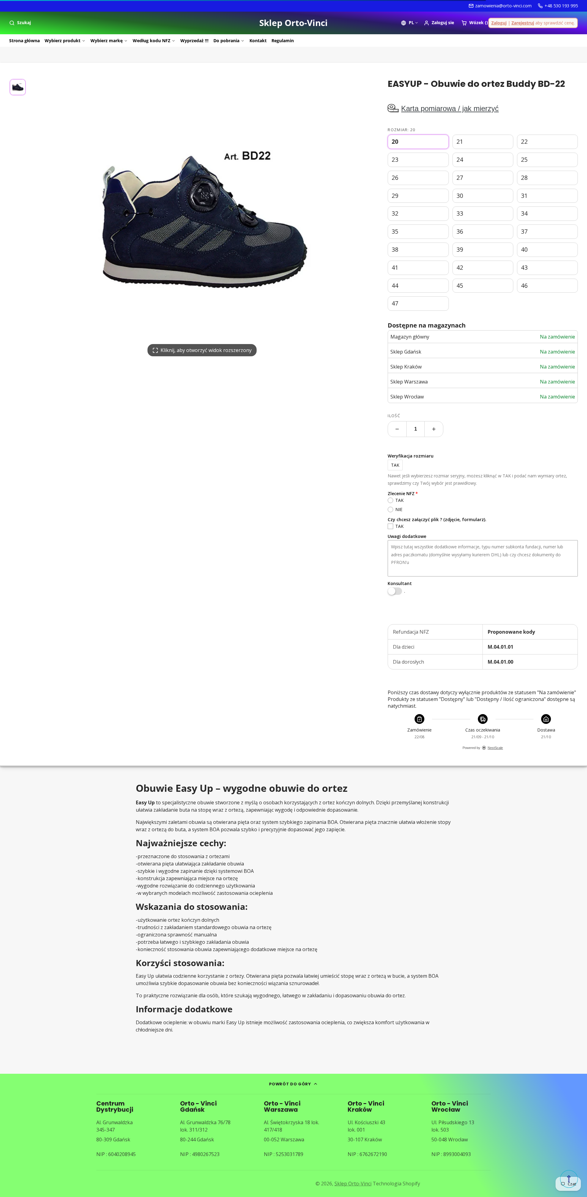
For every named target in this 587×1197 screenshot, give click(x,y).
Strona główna (24, 40)
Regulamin (282, 40)
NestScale (495, 748)
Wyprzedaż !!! (194, 40)
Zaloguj (499, 23)
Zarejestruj (522, 23)
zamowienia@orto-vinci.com (503, 6)
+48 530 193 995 (561, 6)
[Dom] (293, 23)
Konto (439, 23)
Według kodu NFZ (151, 40)
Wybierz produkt (62, 40)
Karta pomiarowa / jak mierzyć (450, 108)
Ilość (394, 415)
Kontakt (258, 40)
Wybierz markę (106, 40)
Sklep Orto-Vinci (352, 1183)
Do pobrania (226, 40)
